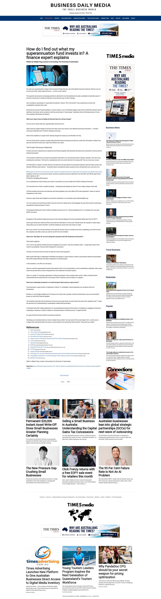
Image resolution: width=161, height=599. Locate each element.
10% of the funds (70, 103)
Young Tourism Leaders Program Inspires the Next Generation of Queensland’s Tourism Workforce (78, 575)
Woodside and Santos (42, 114)
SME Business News (66, 18)
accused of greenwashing (42, 110)
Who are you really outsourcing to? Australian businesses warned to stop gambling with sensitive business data (119, 178)
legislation (85, 191)
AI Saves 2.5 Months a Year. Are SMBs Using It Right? (120, 159)
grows (97, 96)
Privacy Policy (90, 497)
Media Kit (108, 497)
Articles (118, 18)
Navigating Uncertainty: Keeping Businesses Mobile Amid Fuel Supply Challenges (119, 217)
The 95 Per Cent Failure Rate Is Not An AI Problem (114, 471)
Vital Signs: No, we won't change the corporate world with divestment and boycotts (57, 236)
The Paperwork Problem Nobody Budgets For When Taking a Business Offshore (119, 141)
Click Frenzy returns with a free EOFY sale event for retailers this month (78, 472)
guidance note (92, 301)
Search (133, 18)
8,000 (28, 212)
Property (56, 18)
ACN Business (125, 18)
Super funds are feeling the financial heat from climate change (51, 119)
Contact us (42, 497)
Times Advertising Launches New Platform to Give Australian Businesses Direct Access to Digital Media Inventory (43, 576)
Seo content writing (80, 497)
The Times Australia (116, 497)
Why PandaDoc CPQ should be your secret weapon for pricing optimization (113, 572)
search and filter (43, 225)
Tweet (62, 382)
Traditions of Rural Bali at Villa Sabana (116, 262)
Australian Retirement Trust (83, 219)
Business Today (105, 18)
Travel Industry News (93, 18)
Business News (48, 18)
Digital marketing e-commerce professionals (63, 497)
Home (41, 18)
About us (48, 497)
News (112, 18)
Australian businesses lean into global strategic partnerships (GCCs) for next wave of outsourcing (115, 426)
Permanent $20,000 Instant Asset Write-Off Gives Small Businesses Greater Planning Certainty (42, 428)
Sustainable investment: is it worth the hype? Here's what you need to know (55, 282)
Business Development (79, 18)
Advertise (97, 497)
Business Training (30, 592)
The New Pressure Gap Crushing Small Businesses (41, 471)
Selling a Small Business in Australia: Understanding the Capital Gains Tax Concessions (79, 426)
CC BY (36, 176)
